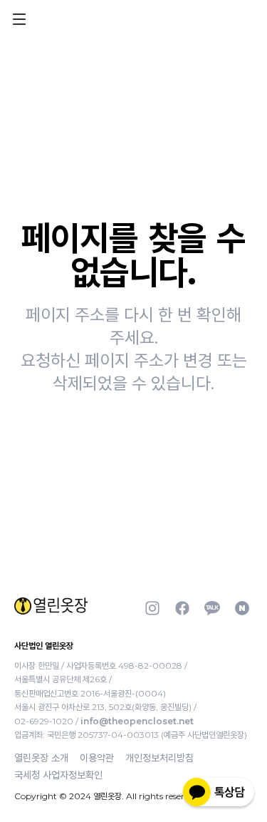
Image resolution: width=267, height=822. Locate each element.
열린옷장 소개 (41, 757)
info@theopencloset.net (137, 721)
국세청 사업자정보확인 (58, 775)
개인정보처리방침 (159, 757)
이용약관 (97, 757)
